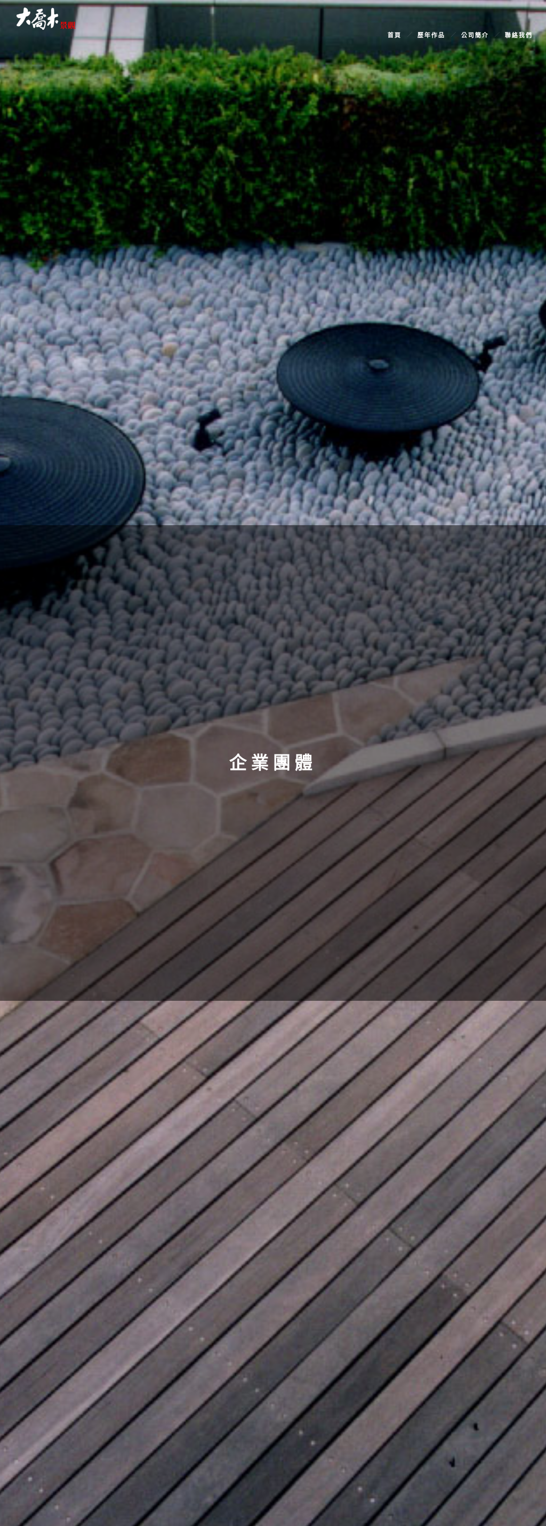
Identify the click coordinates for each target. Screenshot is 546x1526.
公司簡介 (475, 34)
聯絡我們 (519, 34)
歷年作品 (431, 34)
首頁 (395, 34)
